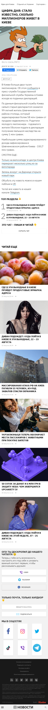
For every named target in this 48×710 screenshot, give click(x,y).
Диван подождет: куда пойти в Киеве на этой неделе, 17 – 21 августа (21, 535)
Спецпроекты (24, 671)
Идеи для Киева (7, 4)
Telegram (15, 192)
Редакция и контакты (24, 665)
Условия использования (23, 662)
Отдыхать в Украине (25, 4)
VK (14, 183)
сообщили (32, 88)
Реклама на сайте (24, 668)
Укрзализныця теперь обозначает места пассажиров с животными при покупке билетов (23, 437)
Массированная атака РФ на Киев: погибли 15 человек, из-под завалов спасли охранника (23, 388)
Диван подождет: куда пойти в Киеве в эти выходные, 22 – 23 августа (21, 339)
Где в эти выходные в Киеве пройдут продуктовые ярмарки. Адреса (22, 290)
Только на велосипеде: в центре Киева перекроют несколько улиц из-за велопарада (23, 163)
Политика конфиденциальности (24, 674)
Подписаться (26, 614)
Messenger (25, 587)
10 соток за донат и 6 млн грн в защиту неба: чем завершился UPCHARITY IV (21, 486)
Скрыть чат (24, 231)
